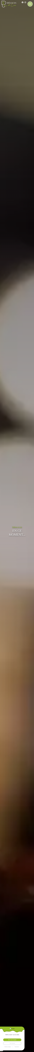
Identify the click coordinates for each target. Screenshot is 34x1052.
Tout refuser (12, 1043)
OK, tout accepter (12, 1039)
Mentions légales (8, 1046)
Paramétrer (17, 1046)
